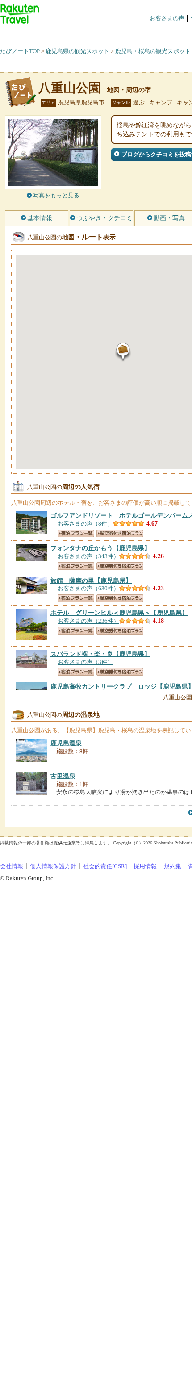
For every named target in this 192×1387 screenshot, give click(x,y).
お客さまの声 (167, 18)
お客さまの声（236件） (88, 621)
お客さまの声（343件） (88, 556)
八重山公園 (69, 88)
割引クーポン (141, 33)
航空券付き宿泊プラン (119, 533)
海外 (68, 33)
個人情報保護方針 (53, 866)
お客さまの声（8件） (85, 523)
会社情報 (11, 866)
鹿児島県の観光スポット (77, 51)
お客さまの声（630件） (88, 588)
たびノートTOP (20, 51)
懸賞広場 (104, 33)
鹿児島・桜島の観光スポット (153, 51)
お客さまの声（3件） (85, 662)
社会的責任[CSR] (105, 866)
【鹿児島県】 (100, 547)
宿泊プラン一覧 (76, 533)
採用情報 (145, 866)
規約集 (172, 866)
